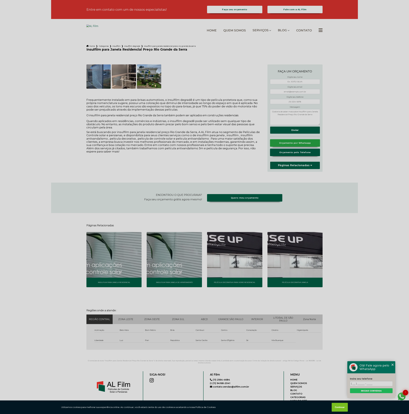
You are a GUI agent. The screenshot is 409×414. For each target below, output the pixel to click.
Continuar (340, 407)
